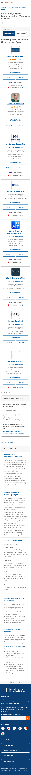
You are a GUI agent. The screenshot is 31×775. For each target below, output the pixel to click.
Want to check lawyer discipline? (12, 630)
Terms (3, 770)
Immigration (15, 419)
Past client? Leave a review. (15, 147)
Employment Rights (10, 410)
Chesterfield (13, 433)
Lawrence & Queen (15, 56)
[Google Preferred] (3, 734)
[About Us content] (28, 740)
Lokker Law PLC (15, 321)
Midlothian (22, 433)
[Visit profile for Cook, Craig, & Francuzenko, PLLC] (15, 225)
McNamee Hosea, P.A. (15, 144)
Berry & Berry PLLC (15, 361)
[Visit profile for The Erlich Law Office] (15, 272)
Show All (3, 442)
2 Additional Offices (15, 159)
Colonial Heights (8, 431)
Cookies (25, 770)
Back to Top (16, 682)
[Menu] (2, 2)
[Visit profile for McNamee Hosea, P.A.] (15, 138)
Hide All (10, 442)
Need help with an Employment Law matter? (13, 455)
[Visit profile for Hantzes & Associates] (15, 185)
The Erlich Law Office (15, 278)
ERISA (6, 419)
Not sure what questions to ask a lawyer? (14, 600)
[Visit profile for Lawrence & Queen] (15, 50)
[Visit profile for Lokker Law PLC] (15, 315)
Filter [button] (5, 23)
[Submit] (28, 718)
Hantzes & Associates (15, 191)
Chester (5, 433)
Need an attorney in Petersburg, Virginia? (11, 494)
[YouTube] (8, 728)
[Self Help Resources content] (28, 750)
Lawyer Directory (5, 7)
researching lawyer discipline (15, 646)
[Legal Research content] (28, 756)
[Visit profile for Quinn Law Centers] (15, 97)
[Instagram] (20, 728)
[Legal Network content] (28, 761)
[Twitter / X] (14, 728)
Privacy (10, 770)
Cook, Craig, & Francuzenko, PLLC (15, 232)
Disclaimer (17, 770)
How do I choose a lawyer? (13, 540)
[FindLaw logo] (9, 2)
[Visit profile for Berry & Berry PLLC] (15, 355)
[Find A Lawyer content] (28, 745)
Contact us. (17, 703)
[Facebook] (3, 728)
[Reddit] (25, 728)
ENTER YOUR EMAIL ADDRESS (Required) (12, 715)
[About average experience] (22, 88)
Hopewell (17, 431)
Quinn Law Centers (15, 103)
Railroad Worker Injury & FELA (13, 415)
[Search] (28, 2)
